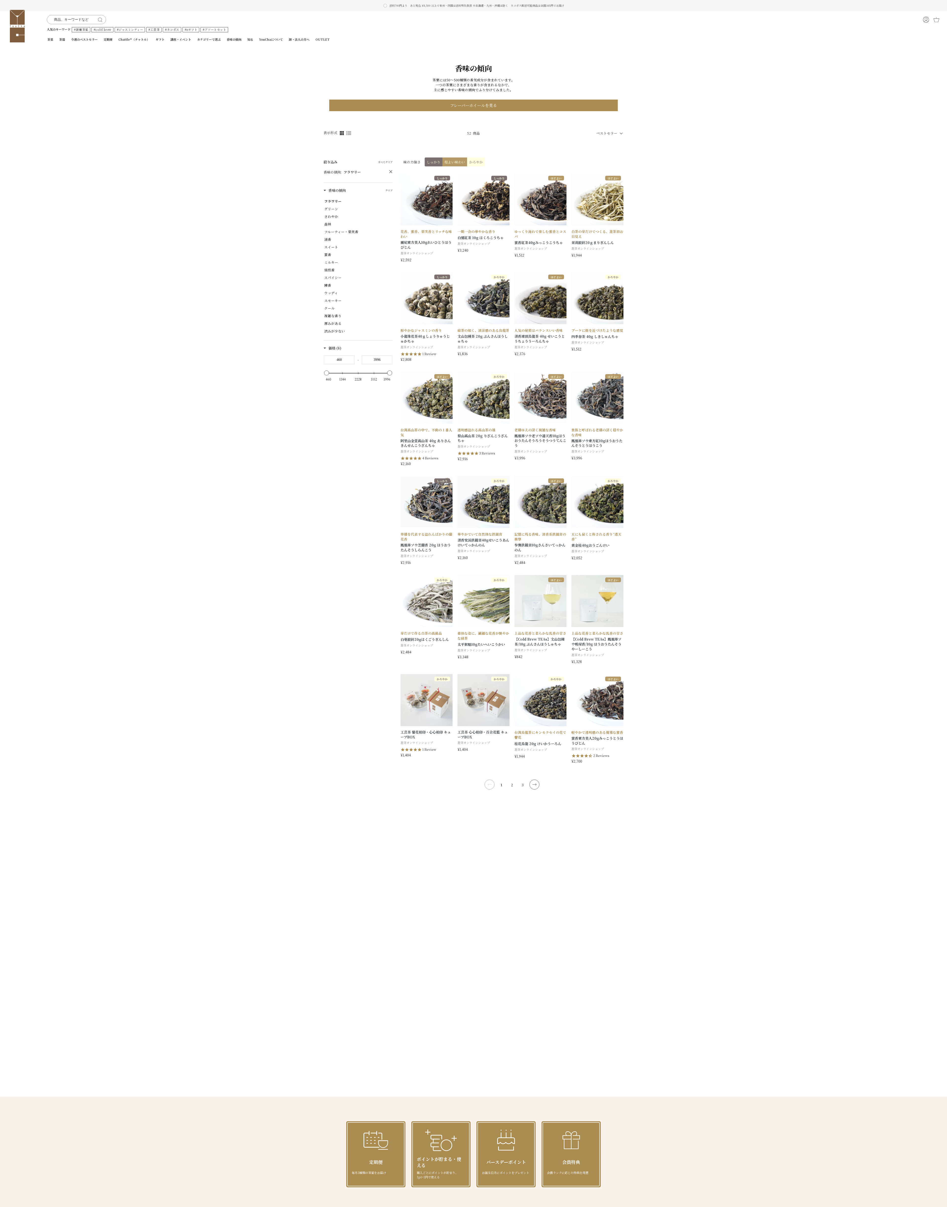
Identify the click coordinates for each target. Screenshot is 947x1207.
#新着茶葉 (81, 29)
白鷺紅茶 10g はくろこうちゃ (480, 237)
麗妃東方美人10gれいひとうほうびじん (426, 245)
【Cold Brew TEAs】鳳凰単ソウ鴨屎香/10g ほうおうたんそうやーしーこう (596, 644)
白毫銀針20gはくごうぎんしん (425, 639)
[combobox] (73, 19)
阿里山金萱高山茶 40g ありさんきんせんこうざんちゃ (426, 443)
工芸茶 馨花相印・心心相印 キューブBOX (426, 734)
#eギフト (191, 29)
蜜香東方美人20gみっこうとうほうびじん (597, 741)
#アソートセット (214, 29)
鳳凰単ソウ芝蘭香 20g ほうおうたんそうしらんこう (426, 547)
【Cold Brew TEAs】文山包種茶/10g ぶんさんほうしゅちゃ (539, 642)
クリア (389, 190)
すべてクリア (385, 162)
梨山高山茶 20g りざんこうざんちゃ (482, 438)
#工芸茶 (154, 29)
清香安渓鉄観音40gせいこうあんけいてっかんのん (483, 542)
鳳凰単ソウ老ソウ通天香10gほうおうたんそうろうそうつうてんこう (540, 441)
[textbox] (339, 359)
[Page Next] (534, 784)
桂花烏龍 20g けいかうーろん (537, 743)
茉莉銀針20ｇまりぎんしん (592, 242)
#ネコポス (172, 29)
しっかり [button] (433, 161)
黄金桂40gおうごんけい (590, 545)
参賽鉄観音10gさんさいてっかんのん (539, 547)
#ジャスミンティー (130, 29)
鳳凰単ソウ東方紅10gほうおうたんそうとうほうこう (596, 443)
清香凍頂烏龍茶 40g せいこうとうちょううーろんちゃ (539, 339)
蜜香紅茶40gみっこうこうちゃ (538, 242)
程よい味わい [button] (454, 161)
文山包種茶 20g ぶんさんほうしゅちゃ (482, 339)
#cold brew (102, 29)
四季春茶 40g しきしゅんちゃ (594, 336)
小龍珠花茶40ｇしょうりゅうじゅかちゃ (425, 339)
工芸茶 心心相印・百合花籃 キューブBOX (482, 734)
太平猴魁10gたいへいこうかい (481, 644)
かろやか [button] (476, 161)
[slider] (326, 372)
